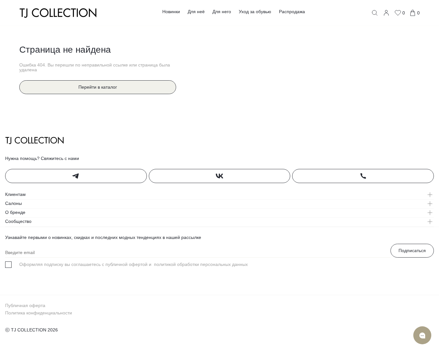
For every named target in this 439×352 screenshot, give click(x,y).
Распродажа (292, 11)
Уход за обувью (255, 11)
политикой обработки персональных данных (200, 264)
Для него (221, 11)
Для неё (196, 11)
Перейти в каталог (97, 87)
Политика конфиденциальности (38, 312)
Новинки (171, 11)
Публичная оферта (25, 305)
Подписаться (412, 250)
